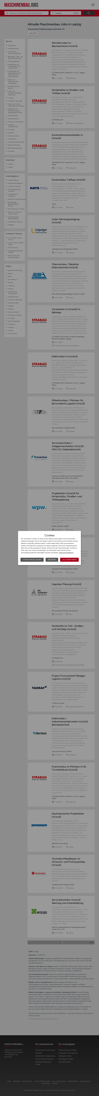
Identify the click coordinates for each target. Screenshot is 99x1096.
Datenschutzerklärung (66, 553)
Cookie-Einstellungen (32, 560)
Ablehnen (52, 560)
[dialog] (49, 548)
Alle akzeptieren (69, 560)
